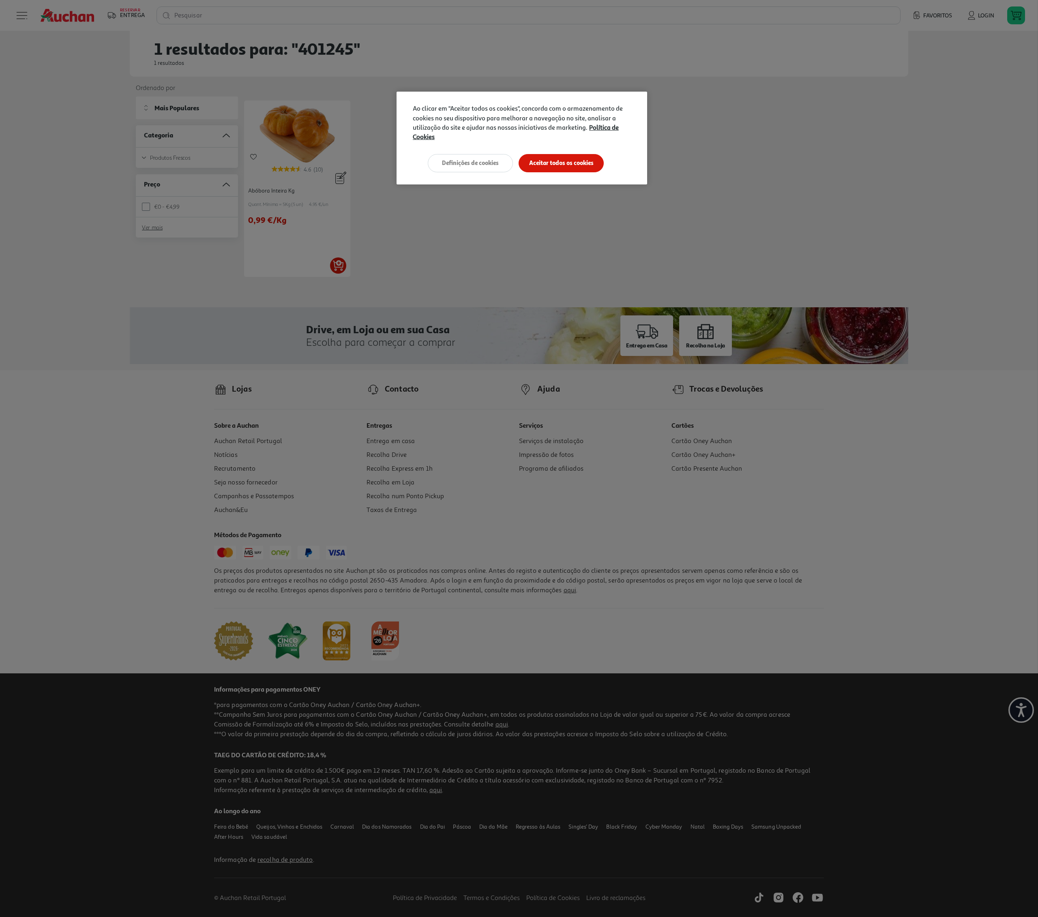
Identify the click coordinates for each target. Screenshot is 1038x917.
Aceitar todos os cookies (561, 162)
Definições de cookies (470, 162)
